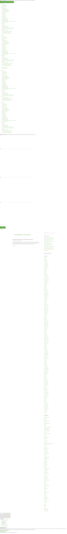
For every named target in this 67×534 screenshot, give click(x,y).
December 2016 (46, 392)
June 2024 (45, 285)
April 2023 (45, 303)
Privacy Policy (3, 531)
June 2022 (45, 315)
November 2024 (46, 279)
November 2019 (46, 354)
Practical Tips (14, 240)
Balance (45, 424)
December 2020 (46, 338)
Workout (45, 501)
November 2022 (46, 309)
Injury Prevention (46, 453)
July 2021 (45, 329)
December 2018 (46, 368)
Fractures (45, 442)
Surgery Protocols (46, 492)
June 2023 (45, 300)
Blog (3, 56)
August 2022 (46, 313)
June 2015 (45, 412)
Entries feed (45, 508)
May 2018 (45, 377)
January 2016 (46, 403)
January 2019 (46, 367)
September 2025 (46, 266)
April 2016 (45, 401)
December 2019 (46, 353)
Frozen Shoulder (46, 444)
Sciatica (45, 483)
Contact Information (5, 30)
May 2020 (45, 347)
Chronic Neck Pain (46, 429)
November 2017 (46, 383)
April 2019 (45, 363)
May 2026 (45, 259)
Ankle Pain (45, 418)
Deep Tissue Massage (47, 433)
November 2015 (46, 406)
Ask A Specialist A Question (6, 32)
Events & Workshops (5, 58)
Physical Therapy (5, 8)
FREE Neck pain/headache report (48, 443)
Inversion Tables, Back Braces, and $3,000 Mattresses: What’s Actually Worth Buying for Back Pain (49, 239)
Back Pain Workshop (47, 423)
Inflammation (46, 452)
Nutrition (45, 467)
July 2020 (45, 344)
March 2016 (45, 402)
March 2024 (45, 289)
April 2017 (45, 387)
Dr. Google (45, 434)
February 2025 (46, 275)
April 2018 (45, 378)
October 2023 (46, 295)
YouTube (45, 502)
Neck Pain (4, 46)
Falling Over (45, 438)
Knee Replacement (46, 457)
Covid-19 (45, 432)
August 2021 (45, 328)
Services (3, 7)
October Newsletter (47, 468)
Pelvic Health (46, 472)
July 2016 (45, 398)
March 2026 (45, 261)
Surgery (45, 491)
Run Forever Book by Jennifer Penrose (8, 28)
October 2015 (46, 407)
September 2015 (46, 408)
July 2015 (45, 411)
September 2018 (46, 372)
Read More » (14, 245)
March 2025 (45, 274)
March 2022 (45, 319)
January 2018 (46, 382)
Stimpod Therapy (5, 22)
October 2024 (46, 280)
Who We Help (4, 71)
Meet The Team (5, 5)
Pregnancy (45, 478)
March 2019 (45, 364)
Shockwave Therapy (5, 20)
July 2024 (45, 284)
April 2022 (45, 318)
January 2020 (46, 352)
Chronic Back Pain (46, 428)
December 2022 (46, 308)
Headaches (45, 447)
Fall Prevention (46, 437)
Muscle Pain (45, 462)
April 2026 (45, 260)
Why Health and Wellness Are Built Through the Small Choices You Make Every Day (49, 249)
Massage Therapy (46, 458)
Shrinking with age (46, 486)
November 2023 (46, 294)
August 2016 (45, 397)
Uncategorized (46, 497)
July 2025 (45, 269)
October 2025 (46, 265)
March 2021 (45, 334)
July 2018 (45, 374)
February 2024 (46, 290)
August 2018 (46, 373)
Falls (44, 439)
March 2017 (45, 388)
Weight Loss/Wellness (6, 11)
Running (45, 482)
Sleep (45, 487)
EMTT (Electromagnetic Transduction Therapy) (9, 21)
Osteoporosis (4, 17)
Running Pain (4, 16)
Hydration (45, 449)
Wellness (45, 498)
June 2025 (45, 270)
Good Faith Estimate (4, 530)
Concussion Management (6, 10)
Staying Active (46, 488)
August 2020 (46, 343)
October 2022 (46, 310)
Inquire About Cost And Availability (7, 31)
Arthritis (45, 419)
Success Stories (5, 6)
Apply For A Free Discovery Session (7, 33)
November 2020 (46, 339)
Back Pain (4, 45)
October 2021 (46, 325)
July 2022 (45, 314)
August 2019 (45, 358)
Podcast (4, 57)
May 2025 (45, 271)
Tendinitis (45, 493)
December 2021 (46, 323)
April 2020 (45, 348)
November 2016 (46, 393)
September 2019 (46, 357)
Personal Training (5, 9)
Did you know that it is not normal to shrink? (23, 239)
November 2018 (46, 369)
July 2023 (45, 299)
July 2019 (45, 359)
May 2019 (45, 362)
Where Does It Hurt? (5, 12)
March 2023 (45, 304)
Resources (3, 23)
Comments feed (46, 509)
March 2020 (45, 349)
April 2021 (45, 333)
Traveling (45, 496)
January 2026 (46, 264)
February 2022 (46, 320)
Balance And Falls (5, 18)
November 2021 (46, 324)
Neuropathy (45, 464)
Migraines (45, 459)
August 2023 (46, 298)
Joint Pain (45, 454)
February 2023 (46, 305)
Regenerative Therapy (5, 19)
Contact (3, 29)
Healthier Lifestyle (46, 448)
